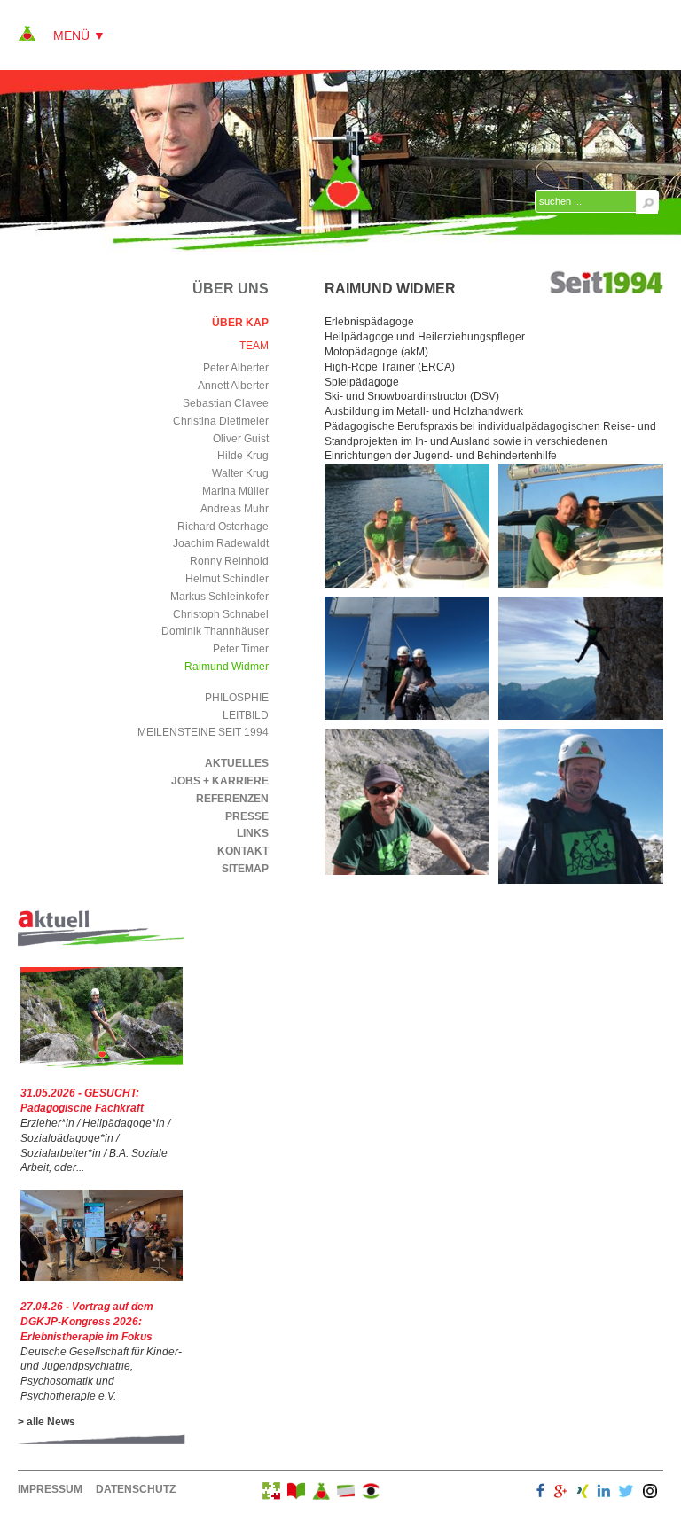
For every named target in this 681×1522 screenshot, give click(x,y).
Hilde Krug (243, 455)
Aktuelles (237, 763)
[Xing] (582, 1493)
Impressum (50, 1489)
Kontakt (243, 851)
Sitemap (245, 868)
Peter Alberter (236, 368)
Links (253, 833)
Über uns (230, 288)
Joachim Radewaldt (221, 543)
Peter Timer (241, 649)
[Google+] (560, 1493)
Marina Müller (235, 491)
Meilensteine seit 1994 (203, 732)
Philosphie (237, 697)
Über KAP (240, 322)
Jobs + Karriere (220, 781)
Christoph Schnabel (221, 614)
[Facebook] (540, 1493)
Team (254, 346)
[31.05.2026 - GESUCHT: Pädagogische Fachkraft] (101, 1064)
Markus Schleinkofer (219, 596)
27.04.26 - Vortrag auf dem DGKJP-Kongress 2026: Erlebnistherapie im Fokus (86, 1321)
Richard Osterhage (223, 526)
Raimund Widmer (226, 666)
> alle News (46, 1422)
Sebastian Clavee (226, 403)
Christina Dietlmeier (221, 421)
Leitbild (246, 715)
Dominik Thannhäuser (215, 631)
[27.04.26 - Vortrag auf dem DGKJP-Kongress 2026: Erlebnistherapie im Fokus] (101, 1277)
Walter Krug (240, 473)
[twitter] (626, 1493)
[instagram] (650, 1493)
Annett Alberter (233, 385)
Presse (247, 816)
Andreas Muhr (234, 509)
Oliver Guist (241, 439)
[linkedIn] (604, 1493)
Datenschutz (136, 1489)
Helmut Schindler (227, 579)
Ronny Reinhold (229, 561)
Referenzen (232, 798)
